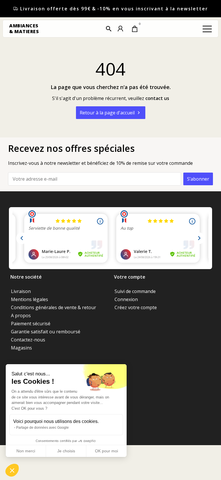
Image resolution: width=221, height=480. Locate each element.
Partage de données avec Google (42, 428)
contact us (157, 98)
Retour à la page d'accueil (111, 112)
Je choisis (66, 451)
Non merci (25, 451)
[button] (109, 29)
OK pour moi (106, 451)
